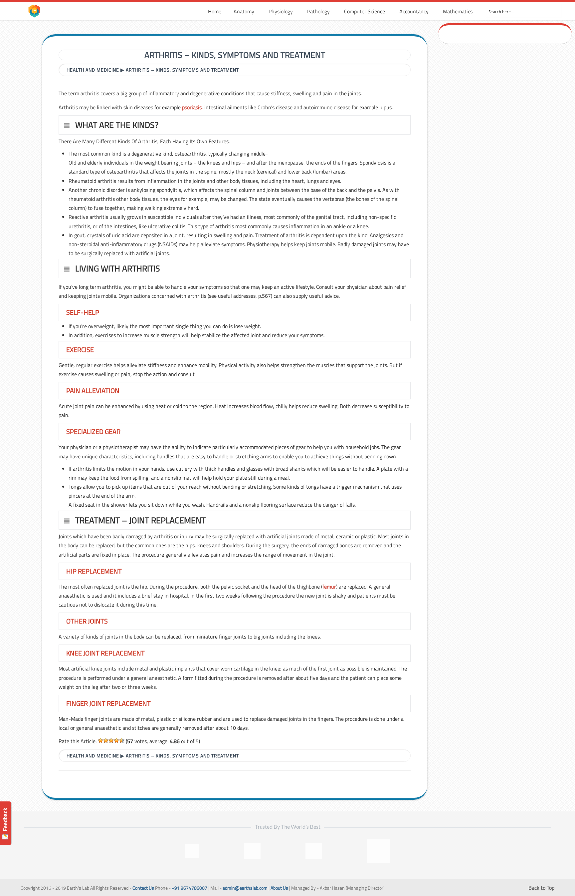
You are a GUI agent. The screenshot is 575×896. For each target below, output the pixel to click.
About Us (279, 888)
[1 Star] (100, 740)
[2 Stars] (105, 740)
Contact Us (143, 888)
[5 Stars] (121, 740)
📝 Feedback (5, 823)
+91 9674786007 (189, 888)
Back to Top (541, 888)
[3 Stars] (111, 740)
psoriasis (192, 107)
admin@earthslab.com (245, 888)
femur (329, 587)
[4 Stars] (116, 740)
